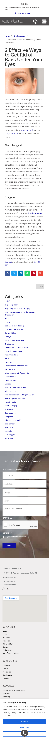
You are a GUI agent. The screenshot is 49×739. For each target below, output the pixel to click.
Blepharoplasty (11, 305)
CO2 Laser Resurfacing (14, 326)
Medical (5, 669)
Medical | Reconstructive (15, 387)
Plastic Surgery (11, 406)
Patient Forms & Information (13, 690)
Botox (7, 322)
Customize (24, 727)
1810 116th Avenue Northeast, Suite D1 (19, 573)
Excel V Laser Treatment (15, 340)
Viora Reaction (11, 438)
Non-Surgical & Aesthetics (16, 398)
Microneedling (11, 391)
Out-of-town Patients (10, 653)
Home (4, 631)
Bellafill (8, 301)
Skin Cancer (10, 424)
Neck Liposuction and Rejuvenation (19, 395)
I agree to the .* (16, 537)
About (4, 635)
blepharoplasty (35, 213)
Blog (7, 318)
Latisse (8, 384)
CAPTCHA (7, 518)
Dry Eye (8, 337)
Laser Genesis (10, 380)
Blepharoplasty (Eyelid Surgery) (18, 308)
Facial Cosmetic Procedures (16, 366)
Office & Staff (7, 644)
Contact (8, 262)
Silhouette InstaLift (13, 420)
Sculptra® (9, 416)
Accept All (24, 721)
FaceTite (8, 362)
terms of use (21, 537)
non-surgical (27, 130)
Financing (6, 696)
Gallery (5, 647)
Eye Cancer (9, 344)
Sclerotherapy (11, 413)
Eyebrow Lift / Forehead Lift (16, 348)
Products (5, 678)
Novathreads (10, 402)
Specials (8, 431)
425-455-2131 (24, 13)
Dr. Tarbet (6, 638)
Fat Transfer (10, 369)
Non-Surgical (7, 675)
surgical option (11, 133)
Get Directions (9, 577)
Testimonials (7, 650)
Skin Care (9, 427)
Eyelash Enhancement (14, 351)
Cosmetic (6, 666)
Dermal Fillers (10, 333)
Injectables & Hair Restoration (17, 373)
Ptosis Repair (10, 409)
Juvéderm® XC (11, 377)
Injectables (6, 672)
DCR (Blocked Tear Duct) (15, 329)
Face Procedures (11, 355)
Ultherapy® (10, 435)
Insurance (6, 693)
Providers (6, 641)
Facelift (8, 358)
